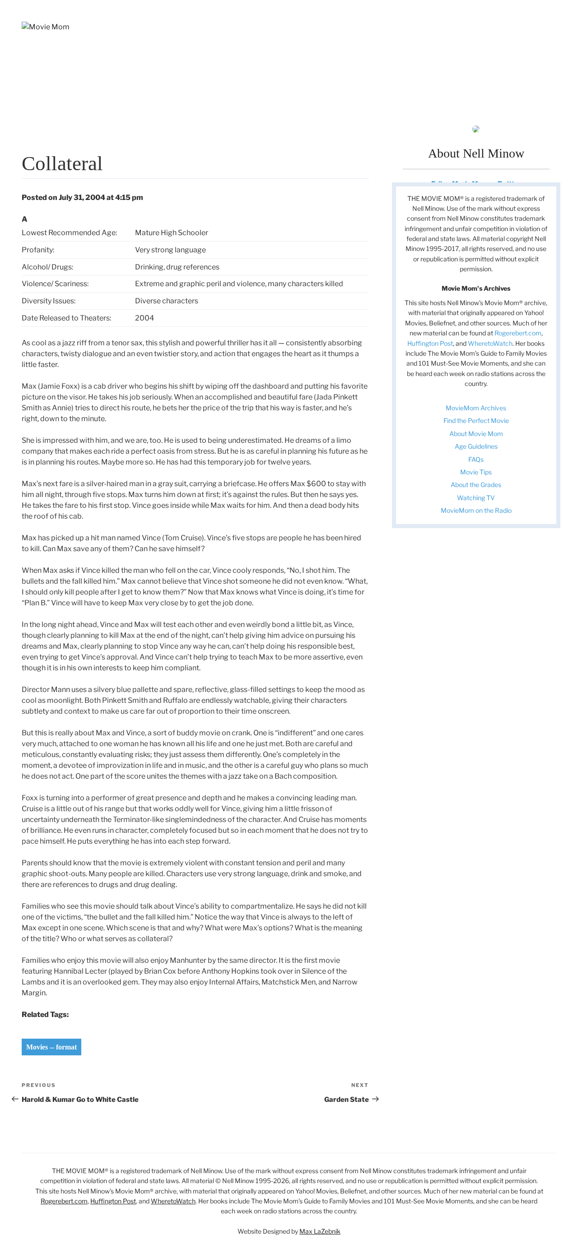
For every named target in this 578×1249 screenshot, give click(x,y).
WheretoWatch (490, 343)
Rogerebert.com (517, 333)
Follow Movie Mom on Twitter (476, 183)
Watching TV (476, 497)
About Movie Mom (476, 433)
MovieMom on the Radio (476, 510)
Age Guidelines (476, 446)
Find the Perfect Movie (476, 420)
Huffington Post (430, 343)
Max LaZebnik (319, 1231)
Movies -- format (51, 1047)
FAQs (476, 459)
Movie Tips (476, 472)
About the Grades (476, 484)
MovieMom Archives (476, 408)
